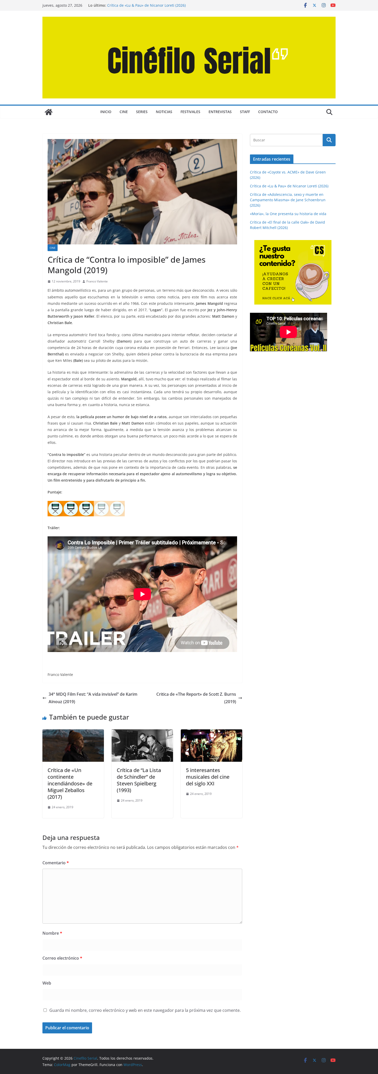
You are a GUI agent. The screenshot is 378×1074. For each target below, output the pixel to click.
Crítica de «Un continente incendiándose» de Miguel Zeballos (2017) (70, 783)
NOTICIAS (164, 111)
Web (46, 983)
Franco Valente (97, 281)
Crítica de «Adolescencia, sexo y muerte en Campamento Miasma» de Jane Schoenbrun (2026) (288, 200)
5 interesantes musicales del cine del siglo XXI (207, 777)
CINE (124, 111)
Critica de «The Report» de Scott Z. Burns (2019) (196, 697)
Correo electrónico (62, 958)
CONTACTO (268, 111)
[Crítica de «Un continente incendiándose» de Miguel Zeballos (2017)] (73, 733)
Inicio (105, 111)
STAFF (245, 111)
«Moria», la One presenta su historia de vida (288, 213)
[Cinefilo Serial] (48, 112)
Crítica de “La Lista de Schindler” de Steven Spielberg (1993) (139, 780)
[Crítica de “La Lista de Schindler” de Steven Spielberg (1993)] (142, 733)
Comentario (55, 863)
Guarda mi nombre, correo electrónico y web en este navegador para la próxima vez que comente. (145, 1010)
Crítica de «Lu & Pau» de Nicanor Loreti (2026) (146, 5)
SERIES (142, 111)
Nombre (52, 933)
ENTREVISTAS (220, 111)
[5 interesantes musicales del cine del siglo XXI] (211, 733)
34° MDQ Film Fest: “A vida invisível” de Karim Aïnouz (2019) (93, 697)
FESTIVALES (190, 111)
